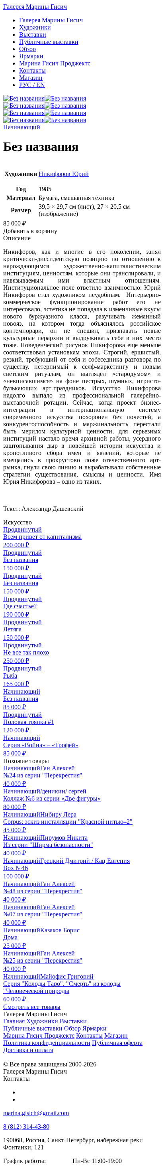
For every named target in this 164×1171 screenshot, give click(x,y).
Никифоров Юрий (64, 173)
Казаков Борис (60, 930)
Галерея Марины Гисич (35, 6)
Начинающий (21, 127)
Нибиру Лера (58, 814)
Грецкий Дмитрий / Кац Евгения (85, 860)
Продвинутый (22, 529)
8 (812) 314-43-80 (26, 1126)
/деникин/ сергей (63, 791)
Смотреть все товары (32, 1006)
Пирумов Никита (64, 837)
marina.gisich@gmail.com (36, 1113)
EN (32, 84)
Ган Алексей (57, 768)
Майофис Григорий (67, 976)
